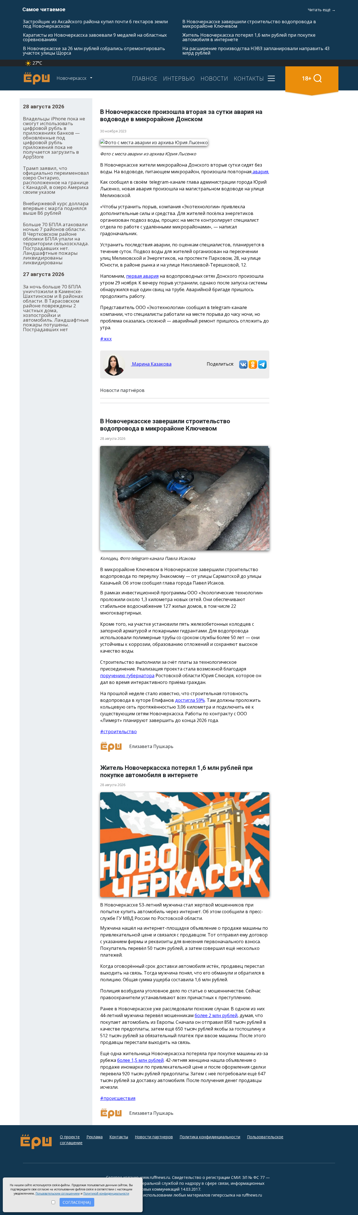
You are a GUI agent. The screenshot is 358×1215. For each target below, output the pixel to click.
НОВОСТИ (214, 78)
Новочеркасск (72, 78)
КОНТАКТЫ (249, 78)
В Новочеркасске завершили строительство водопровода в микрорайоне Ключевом (249, 23)
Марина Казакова (151, 364)
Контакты (118, 1136)
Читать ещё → (322, 9)
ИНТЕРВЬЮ (179, 78)
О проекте (70, 1136)
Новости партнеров (154, 1136)
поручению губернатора (127, 675)
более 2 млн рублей (216, 1015)
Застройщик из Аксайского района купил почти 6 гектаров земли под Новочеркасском (95, 23)
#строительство (118, 731)
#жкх (106, 339)
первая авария (142, 276)
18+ (306, 78)
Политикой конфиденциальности (106, 1193)
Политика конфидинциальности (210, 1136)
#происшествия (117, 1098)
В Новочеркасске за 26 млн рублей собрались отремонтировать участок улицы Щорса (94, 50)
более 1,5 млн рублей (140, 1060)
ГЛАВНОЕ (144, 78)
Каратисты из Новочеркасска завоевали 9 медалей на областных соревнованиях (95, 37)
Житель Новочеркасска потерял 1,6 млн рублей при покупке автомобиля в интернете (248, 37)
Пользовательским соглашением (58, 1193)
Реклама (94, 1136)
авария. (260, 172)
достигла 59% (190, 700)
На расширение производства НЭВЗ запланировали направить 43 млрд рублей (255, 50)
